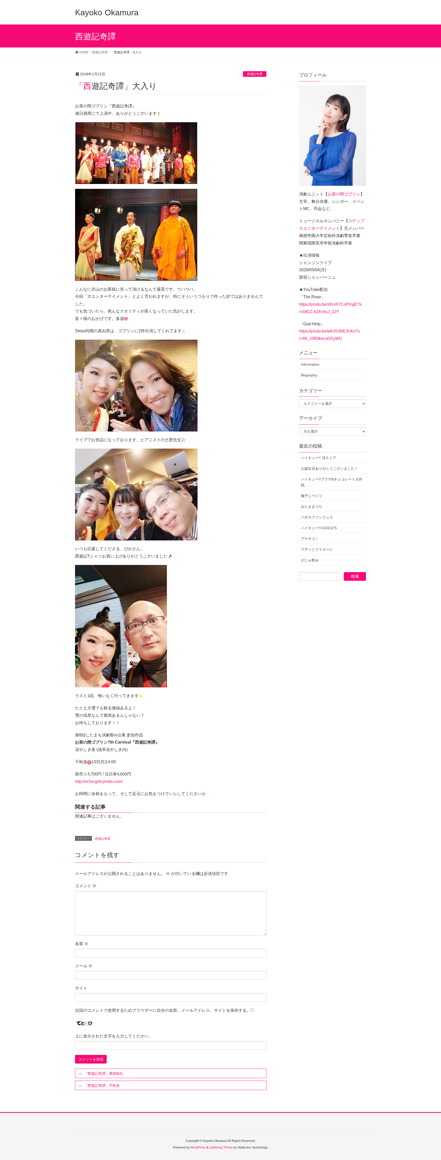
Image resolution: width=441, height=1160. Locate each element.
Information (310, 364)
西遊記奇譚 (254, 74)
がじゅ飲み (310, 560)
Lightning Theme (221, 1147)
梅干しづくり (311, 496)
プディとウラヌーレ (317, 549)
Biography (309, 375)
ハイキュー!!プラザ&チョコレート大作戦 (331, 482)
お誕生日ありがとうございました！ (329, 468)
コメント (85, 886)
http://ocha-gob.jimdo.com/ (98, 781)
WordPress (198, 1147)
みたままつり (311, 506)
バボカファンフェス (317, 517)
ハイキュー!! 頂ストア (318, 458)
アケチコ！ (310, 539)
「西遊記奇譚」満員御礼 (103, 1073)
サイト (81, 988)
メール (83, 966)
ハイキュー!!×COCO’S (319, 528)
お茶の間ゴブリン (344, 194)
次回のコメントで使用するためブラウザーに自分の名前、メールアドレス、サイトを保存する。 (163, 1010)
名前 (81, 944)
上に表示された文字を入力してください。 (114, 1036)
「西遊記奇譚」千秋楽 (102, 1085)
